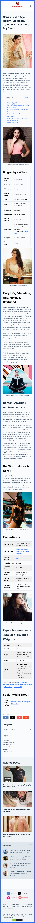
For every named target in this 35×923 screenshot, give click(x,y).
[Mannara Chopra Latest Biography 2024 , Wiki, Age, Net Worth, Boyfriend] (5, 873)
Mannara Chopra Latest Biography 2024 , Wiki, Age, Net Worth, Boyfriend (20, 873)
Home (4, 904)
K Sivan (29, 684)
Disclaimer (6, 749)
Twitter (13, 702)
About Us (6, 740)
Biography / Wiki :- (13, 103)
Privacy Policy (7, 751)
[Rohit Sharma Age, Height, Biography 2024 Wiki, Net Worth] (17, 824)
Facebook (20, 702)
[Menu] (30, 6)
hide (27, 98)
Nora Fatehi (18, 687)
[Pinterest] (19, 717)
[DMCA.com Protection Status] (17, 920)
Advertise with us (8, 744)
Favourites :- (11, 116)
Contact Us (6, 747)
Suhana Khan (8, 687)
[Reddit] (26, 717)
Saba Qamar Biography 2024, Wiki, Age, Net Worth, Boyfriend (20, 858)
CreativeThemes (8, 917)
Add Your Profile (8, 742)
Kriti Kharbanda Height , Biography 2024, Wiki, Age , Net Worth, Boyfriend (20, 865)
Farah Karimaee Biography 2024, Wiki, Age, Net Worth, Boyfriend (20, 851)
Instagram (27, 702)
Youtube (15, 704)
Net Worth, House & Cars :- (16, 114)
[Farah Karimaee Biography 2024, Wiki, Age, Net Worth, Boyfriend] (5, 851)
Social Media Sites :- (14, 123)
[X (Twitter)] (12, 717)
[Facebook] (5, 717)
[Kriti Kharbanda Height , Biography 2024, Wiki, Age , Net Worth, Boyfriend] (5, 865)
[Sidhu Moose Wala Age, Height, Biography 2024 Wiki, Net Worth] (17, 774)
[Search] (3, 6)
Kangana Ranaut (8, 684)
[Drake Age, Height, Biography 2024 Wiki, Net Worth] (17, 799)
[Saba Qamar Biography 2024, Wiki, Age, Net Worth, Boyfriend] (5, 858)
